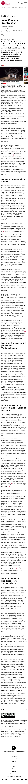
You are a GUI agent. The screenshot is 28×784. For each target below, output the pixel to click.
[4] (4, 231)
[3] (13, 155)
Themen (3, 7)
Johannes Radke (7, 27)
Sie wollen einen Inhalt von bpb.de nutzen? (11, 736)
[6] (7, 476)
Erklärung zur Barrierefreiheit (14, 776)
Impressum (14, 756)
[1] (17, 123)
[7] (11, 483)
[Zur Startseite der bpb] (5, 4)
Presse (14, 771)
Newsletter (14, 764)
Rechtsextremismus (8, 16)
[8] (9, 486)
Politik (8, 7)
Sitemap (14, 761)
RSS (14, 766)
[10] (6, 705)
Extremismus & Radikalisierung (18, 7)
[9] (16, 568)
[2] (14, 136)
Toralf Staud (6, 28)
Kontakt (14, 769)
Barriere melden (14, 774)
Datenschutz (14, 759)
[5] (25, 332)
